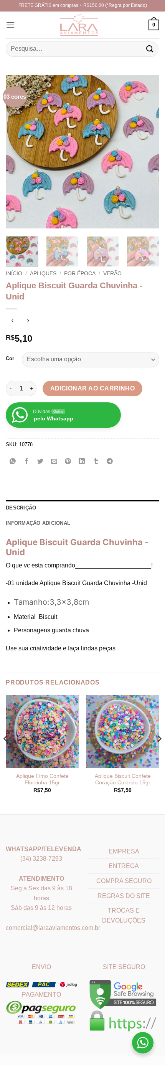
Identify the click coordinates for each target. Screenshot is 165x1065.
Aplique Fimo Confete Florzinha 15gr (42, 779)
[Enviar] (150, 48)
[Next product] (12, 321)
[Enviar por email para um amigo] (54, 462)
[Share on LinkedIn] (82, 462)
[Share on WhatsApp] (13, 462)
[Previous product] (28, 321)
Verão (112, 273)
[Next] (146, 151)
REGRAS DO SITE (123, 896)
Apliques (43, 273)
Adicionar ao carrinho (92, 388)
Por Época (80, 273)
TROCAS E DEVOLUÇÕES (123, 915)
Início (14, 273)
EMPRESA (124, 851)
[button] (10, 24)
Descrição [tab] (21, 508)
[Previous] (18, 151)
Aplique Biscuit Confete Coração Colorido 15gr (123, 779)
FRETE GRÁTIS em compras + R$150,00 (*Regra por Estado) (82, 5)
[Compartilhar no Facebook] (26, 462)
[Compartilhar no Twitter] (40, 462)
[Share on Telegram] (109, 462)
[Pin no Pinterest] (68, 462)
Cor (10, 358)
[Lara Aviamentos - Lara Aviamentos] (69, 25)
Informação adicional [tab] (38, 523)
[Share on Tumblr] (95, 462)
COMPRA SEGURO (124, 881)
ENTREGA (124, 866)
